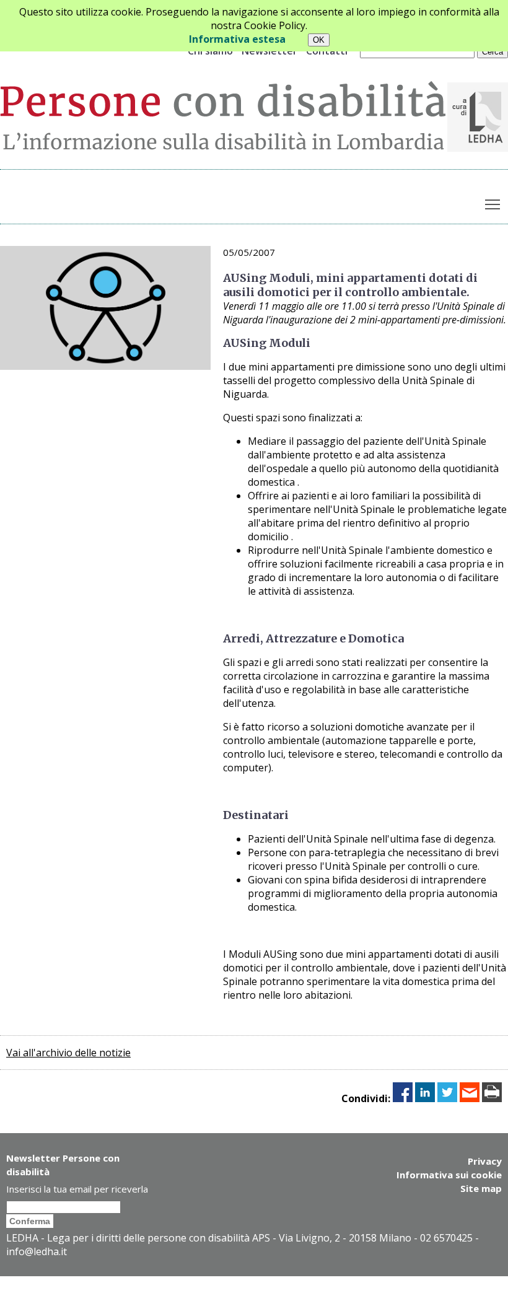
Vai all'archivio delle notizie (68, 1052)
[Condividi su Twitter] (447, 1098)
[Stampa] (492, 1098)
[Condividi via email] (470, 1098)
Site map (481, 1188)
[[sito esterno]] (477, 148)
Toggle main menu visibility (493, 204)
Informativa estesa (237, 39)
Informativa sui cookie (449, 1174)
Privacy (485, 1161)
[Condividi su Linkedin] (425, 1098)
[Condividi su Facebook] (403, 1098)
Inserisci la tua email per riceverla (77, 1189)
